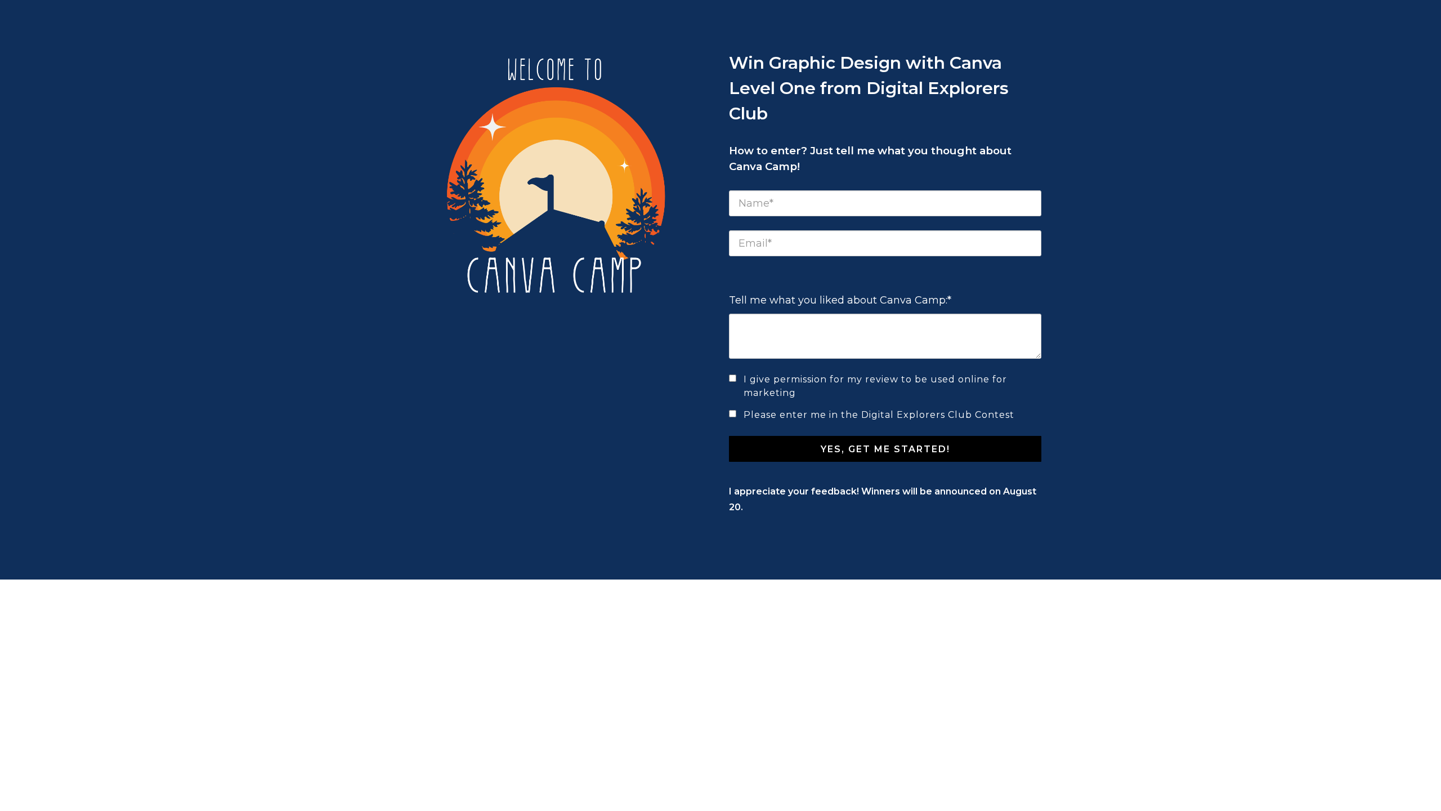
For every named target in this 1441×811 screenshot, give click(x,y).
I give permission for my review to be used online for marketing (875, 386)
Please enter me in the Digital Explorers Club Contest (879, 414)
